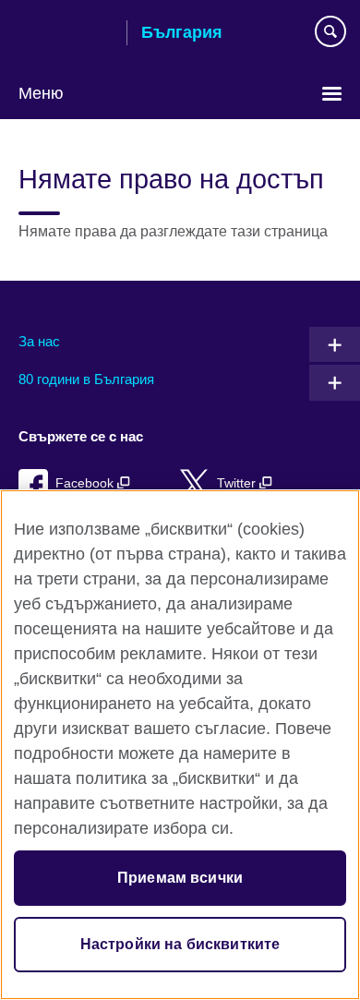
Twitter (238, 483)
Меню (41, 93)
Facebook (86, 483)
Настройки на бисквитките (180, 944)
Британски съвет (65, 34)
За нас (39, 341)
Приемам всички (180, 878)
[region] (180, 744)
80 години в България (86, 379)
